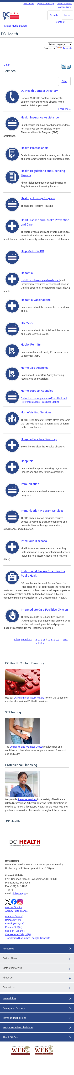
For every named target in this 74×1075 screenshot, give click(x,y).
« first (17, 639)
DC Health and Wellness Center (26, 746)
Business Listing (50, 401)
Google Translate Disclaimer (18, 1027)
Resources (8, 948)
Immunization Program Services (42, 511)
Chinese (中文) (13, 919)
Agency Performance (16, 910)
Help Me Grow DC (32, 251)
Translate (67, 48)
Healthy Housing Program (38, 198)
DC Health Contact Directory (39, 91)
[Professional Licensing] (22, 795)
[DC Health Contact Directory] (22, 694)
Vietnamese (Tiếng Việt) (18, 934)
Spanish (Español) (15, 930)
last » (41, 643)
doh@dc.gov (19, 893)
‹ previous (26, 639)
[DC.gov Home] (10, 19)
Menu (67, 15)
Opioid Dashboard (30, 280)
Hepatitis (27, 273)
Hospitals (27, 461)
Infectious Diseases (34, 541)
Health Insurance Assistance (40, 117)
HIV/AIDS (27, 323)
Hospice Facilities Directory (39, 439)
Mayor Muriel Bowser (15, 25)
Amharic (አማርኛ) (14, 916)
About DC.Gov (10, 1037)
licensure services (27, 799)
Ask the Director (13, 907)
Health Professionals (34, 148)
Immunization (30, 484)
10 (57, 639)
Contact (60, 21)
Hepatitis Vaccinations (36, 300)
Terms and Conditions (14, 1017)
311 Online (29, 3)
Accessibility (64, 6)
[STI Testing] (22, 743)
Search (54, 15)
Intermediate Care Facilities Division (44, 609)
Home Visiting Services (36, 412)
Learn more (64, 109)
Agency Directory (45, 3)
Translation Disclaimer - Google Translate (27, 938)
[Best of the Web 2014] (21, 1054)
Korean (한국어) (13, 927)
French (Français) (14, 923)
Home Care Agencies (34, 368)
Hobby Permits (31, 344)
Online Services (64, 3)
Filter (64, 81)
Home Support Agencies (37, 391)
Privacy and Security (14, 1008)
